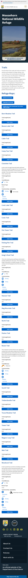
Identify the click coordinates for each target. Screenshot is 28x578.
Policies (6, 553)
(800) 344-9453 (7, 536)
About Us (6, 543)
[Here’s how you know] (14, 2)
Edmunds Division (8, 102)
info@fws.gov (18, 536)
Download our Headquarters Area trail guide (13, 107)
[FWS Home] (2, 7)
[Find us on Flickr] (18, 530)
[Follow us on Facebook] (4, 530)
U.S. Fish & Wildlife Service (11, 7)
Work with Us (8, 557)
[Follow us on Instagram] (7, 530)
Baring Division (7, 97)
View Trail (10, 122)
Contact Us (7, 548)
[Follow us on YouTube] (22, 530)
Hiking (6, 281)
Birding (6, 191)
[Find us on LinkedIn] (14, 530)
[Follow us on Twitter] (11, 530)
